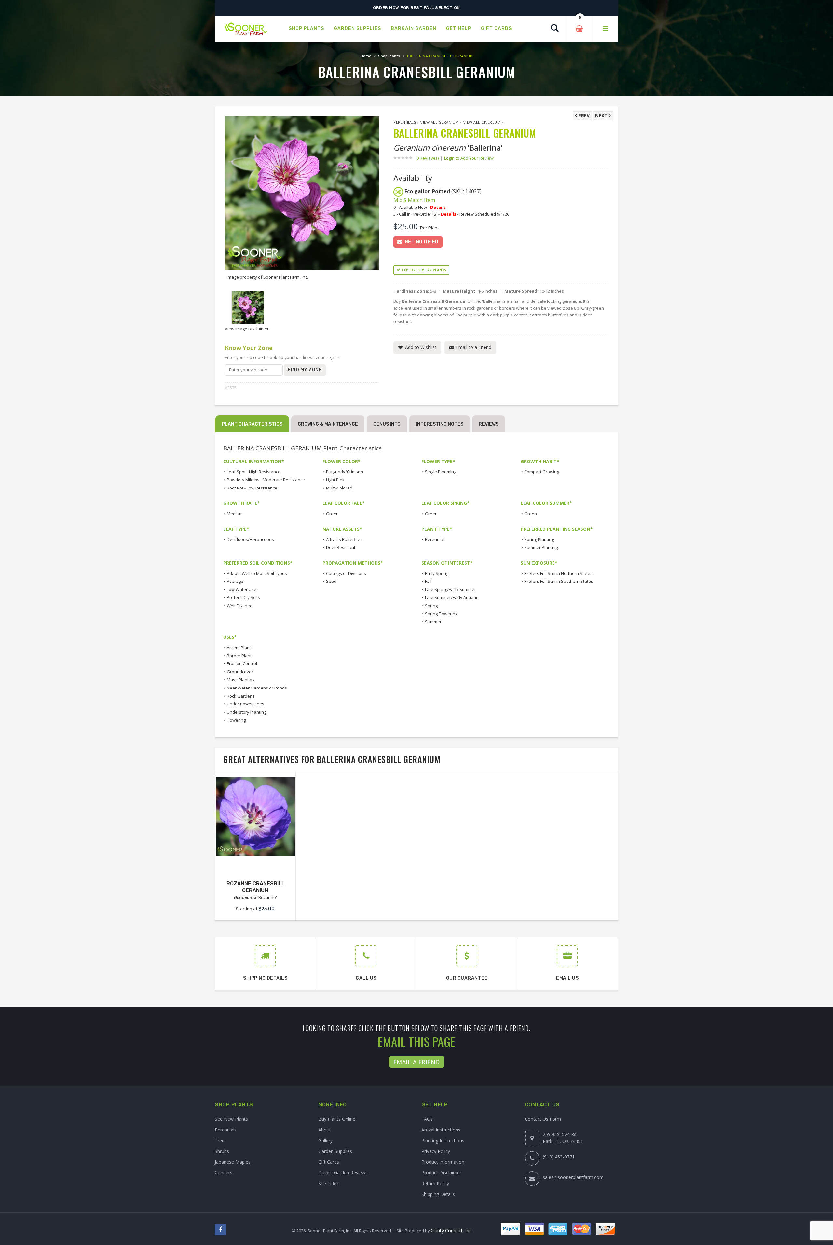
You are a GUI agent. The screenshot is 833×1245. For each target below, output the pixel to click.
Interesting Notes (439, 424)
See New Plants (231, 1119)
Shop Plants (389, 56)
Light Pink (335, 480)
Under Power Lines (245, 704)
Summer (433, 621)
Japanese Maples (233, 1162)
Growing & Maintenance (328, 424)
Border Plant (239, 656)
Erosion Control (242, 663)
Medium (235, 513)
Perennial (434, 539)
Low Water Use (241, 589)
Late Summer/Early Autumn (452, 597)
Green (332, 513)
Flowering (236, 720)
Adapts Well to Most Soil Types (257, 573)
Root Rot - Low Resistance (252, 488)
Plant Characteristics (252, 424)
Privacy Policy (435, 1151)
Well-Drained (240, 606)
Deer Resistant (340, 547)
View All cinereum (482, 122)
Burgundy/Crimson (344, 472)
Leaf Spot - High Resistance (253, 472)
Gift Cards (328, 1162)
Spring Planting (539, 539)
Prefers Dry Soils (243, 597)
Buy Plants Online (336, 1119)
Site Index (328, 1183)
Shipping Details (438, 1194)
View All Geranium (439, 122)
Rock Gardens (241, 696)
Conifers (223, 1173)
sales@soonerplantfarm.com (573, 1177)
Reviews (488, 424)
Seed (331, 581)
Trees (221, 1140)
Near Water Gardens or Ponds (257, 688)
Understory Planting (246, 712)
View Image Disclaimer (247, 329)
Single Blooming (440, 472)
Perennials (404, 122)
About (324, 1130)
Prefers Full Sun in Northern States (558, 573)
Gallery (325, 1140)
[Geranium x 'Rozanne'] (255, 816)
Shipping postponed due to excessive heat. (416, 7)
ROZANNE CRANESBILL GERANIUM (255, 886)
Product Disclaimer (441, 1173)
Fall (428, 581)
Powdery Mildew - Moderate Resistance (266, 480)
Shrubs (222, 1151)
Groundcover (240, 672)
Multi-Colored (339, 488)
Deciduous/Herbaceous (250, 539)
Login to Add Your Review (469, 158)
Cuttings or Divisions (346, 573)
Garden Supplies (335, 1151)
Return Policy (435, 1183)
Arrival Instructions (440, 1130)
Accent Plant (239, 647)
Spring (431, 606)
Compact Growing (541, 472)
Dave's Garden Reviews (343, 1173)
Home (366, 56)
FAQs (427, 1119)
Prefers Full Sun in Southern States (558, 581)
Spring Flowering (441, 614)
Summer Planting (541, 547)
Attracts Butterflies (344, 539)
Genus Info (387, 424)
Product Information (442, 1162)
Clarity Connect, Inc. (451, 1230)
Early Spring (436, 573)
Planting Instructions (442, 1140)
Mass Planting (240, 680)
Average (235, 581)
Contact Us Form (543, 1119)
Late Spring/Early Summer (450, 589)
